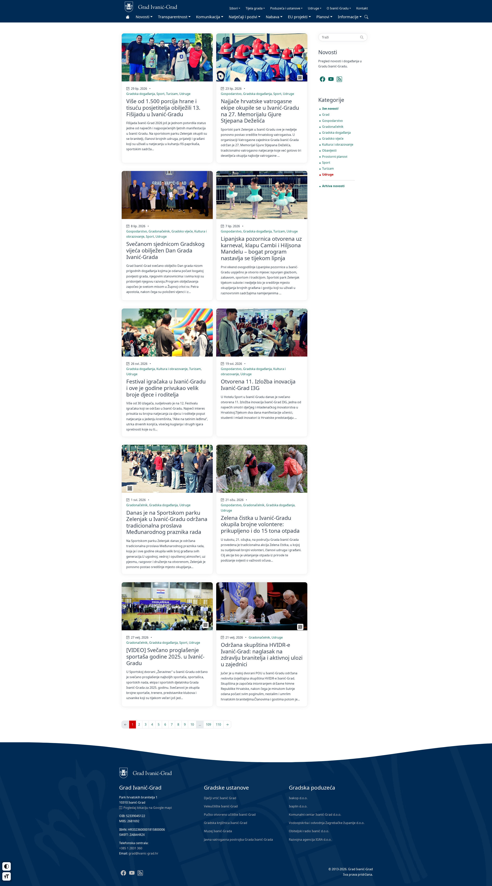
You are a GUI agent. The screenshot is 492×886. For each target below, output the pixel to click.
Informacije (348, 16)
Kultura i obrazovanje (172, 369)
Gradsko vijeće (182, 231)
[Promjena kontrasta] (6, 866)
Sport (160, 94)
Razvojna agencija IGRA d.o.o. (310, 839)
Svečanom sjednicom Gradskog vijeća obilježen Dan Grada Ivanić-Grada (165, 250)
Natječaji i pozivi (243, 16)
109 (208, 724)
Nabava (272, 16)
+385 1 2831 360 (130, 848)
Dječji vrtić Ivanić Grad (220, 798)
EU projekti (298, 16)
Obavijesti (329, 150)
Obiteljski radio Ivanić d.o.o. (309, 831)
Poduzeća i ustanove (285, 8)
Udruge (313, 8)
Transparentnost (172, 16)
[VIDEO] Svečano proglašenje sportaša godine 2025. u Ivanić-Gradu (165, 656)
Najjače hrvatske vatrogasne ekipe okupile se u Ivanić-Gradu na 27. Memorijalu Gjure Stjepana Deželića (260, 110)
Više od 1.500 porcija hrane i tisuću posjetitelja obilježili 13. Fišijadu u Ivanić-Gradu (163, 107)
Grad (325, 114)
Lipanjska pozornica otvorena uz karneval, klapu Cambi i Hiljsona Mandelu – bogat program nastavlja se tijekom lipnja (261, 248)
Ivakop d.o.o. (298, 798)
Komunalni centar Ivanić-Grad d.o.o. (315, 814)
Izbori (233, 8)
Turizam (172, 94)
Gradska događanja (140, 94)
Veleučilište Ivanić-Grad (221, 806)
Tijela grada (254, 8)
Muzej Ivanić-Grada (218, 831)
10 (192, 724)
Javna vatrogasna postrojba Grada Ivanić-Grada (238, 839)
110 (218, 724)
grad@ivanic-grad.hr (143, 853)
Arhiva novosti (333, 186)
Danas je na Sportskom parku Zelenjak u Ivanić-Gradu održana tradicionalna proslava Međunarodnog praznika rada (166, 522)
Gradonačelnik (159, 231)
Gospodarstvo (231, 94)
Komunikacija (208, 16)
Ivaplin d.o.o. (298, 806)
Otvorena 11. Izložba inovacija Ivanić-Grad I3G (258, 385)
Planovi (322, 16)
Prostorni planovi (334, 156)
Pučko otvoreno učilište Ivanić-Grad (230, 814)
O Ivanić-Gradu (338, 8)
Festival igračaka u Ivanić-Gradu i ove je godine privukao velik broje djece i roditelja (166, 388)
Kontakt (362, 8)
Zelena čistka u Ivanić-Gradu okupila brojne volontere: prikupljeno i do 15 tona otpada (260, 524)
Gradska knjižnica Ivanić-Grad (225, 823)
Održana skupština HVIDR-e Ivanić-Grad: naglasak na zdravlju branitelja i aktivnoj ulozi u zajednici (262, 654)
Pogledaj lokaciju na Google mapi (147, 808)
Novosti (142, 16)
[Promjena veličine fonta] (6, 876)
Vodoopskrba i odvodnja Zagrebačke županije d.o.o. (326, 823)
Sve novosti (330, 108)
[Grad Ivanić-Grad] (151, 6)
